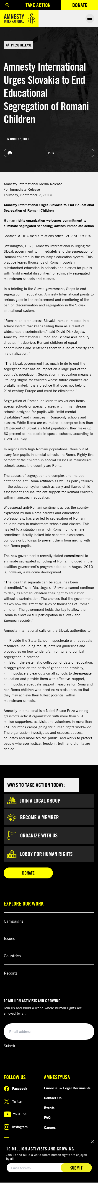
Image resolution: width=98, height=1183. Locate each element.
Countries (12, 955)
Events (49, 1107)
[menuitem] (7, 5)
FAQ (47, 1117)
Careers (50, 1127)
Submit (9, 1046)
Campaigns (13, 921)
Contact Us (53, 1098)
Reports (11, 972)
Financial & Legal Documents (67, 1088)
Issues (9, 938)
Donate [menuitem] (85, 6)
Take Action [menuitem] (38, 5)
